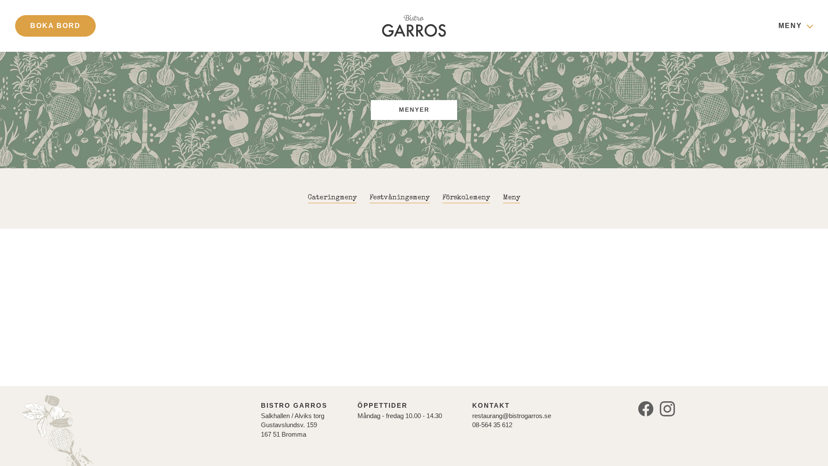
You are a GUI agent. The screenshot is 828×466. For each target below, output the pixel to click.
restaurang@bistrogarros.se (511, 415)
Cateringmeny (332, 198)
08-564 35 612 (492, 424)
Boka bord (55, 25)
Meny (790, 25)
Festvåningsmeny (400, 198)
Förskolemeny (466, 198)
